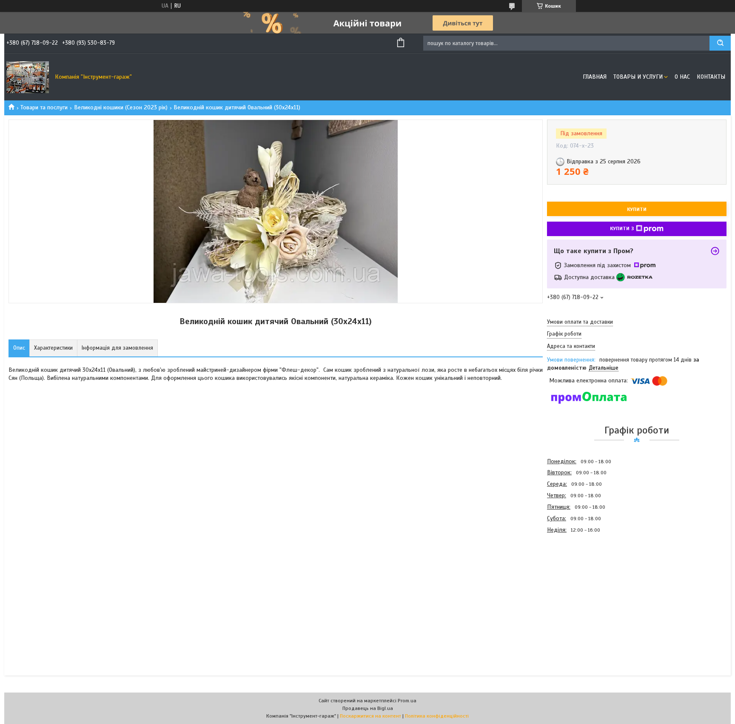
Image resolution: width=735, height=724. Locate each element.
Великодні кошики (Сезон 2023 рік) (121, 107)
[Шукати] (720, 43)
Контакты (711, 76)
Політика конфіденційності (437, 716)
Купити (637, 209)
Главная (595, 76)
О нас (682, 76)
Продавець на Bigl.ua (367, 708)
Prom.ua (407, 701)
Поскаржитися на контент (370, 716)
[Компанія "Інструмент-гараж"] (27, 77)
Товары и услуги (638, 76)
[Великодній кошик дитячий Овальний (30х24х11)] (577, 581)
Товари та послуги (44, 107)
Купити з (622, 228)
